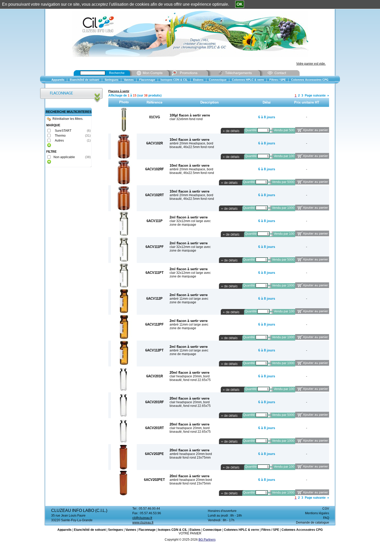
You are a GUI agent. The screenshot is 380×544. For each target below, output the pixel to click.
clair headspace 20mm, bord (190, 376)
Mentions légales (317, 513)
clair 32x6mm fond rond (186, 119)
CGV (325, 508)
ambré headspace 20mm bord (191, 454)
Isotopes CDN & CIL (172, 530)
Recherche (117, 73)
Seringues (115, 530)
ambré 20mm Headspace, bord (191, 143)
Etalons (195, 530)
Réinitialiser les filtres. (67, 119)
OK (240, 4)
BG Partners (207, 539)
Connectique (212, 530)
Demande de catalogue (312, 522)
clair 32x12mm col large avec (190, 221)
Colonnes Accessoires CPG (302, 530)
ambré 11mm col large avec (189, 298)
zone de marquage (183, 224)
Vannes (130, 530)
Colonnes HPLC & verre (241, 530)
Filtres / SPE (270, 530)
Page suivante (315, 95)
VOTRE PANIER (190, 533)
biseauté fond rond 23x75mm (190, 457)
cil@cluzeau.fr (142, 518)
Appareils (64, 530)
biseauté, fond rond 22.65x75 (190, 380)
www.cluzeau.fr (143, 522)
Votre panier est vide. (311, 63)
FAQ (326, 518)
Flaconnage (147, 530)
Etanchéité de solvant (90, 530)
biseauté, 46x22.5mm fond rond (192, 147)
